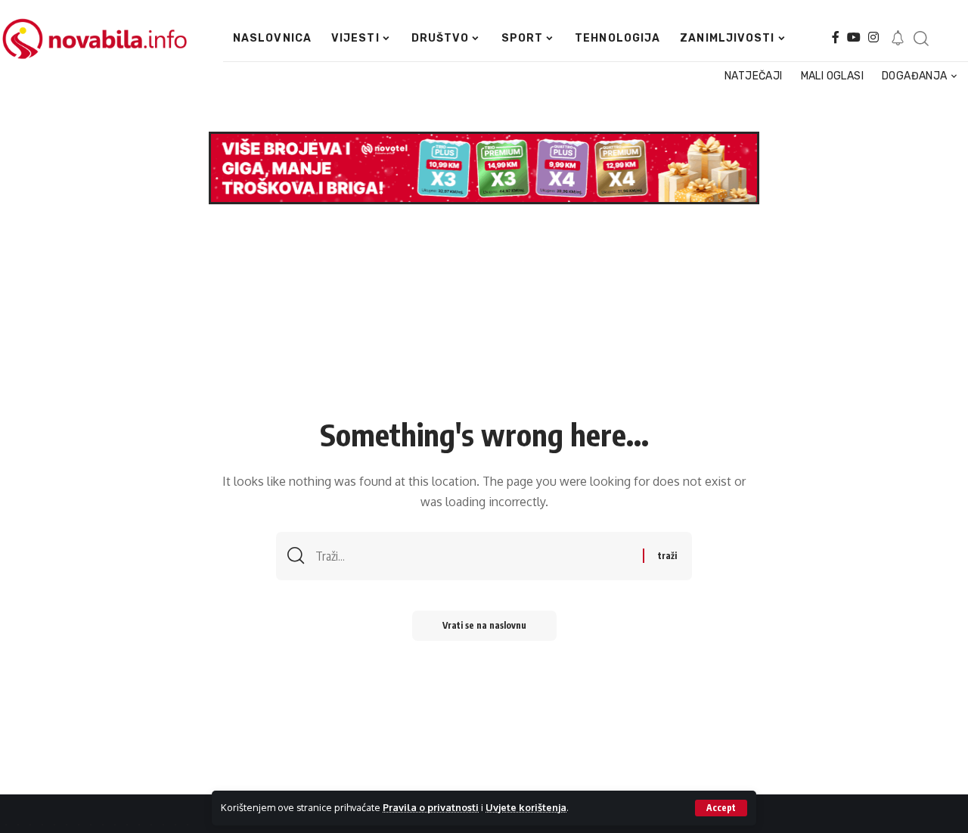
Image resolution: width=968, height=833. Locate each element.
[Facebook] (835, 37)
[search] (921, 38)
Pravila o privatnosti (431, 807)
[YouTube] (853, 37)
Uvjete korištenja (526, 807)
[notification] (897, 38)
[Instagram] (873, 37)
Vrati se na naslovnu (484, 625)
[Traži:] (473, 556)
